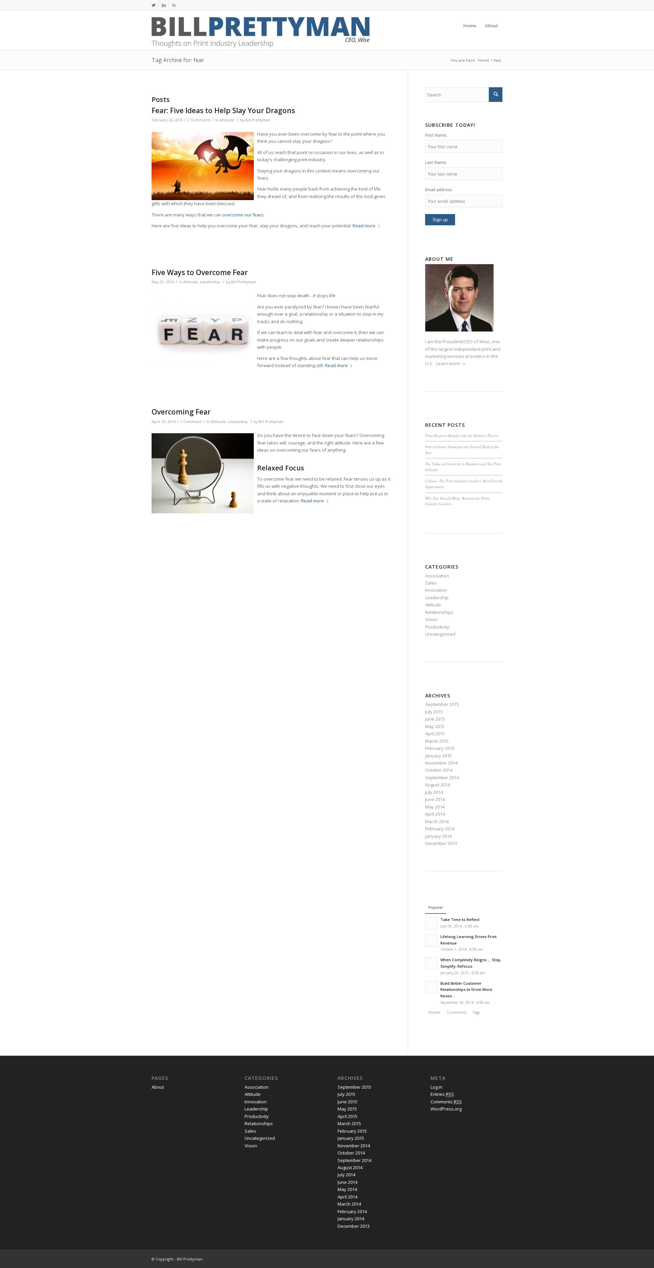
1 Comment (191, 421)
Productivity (437, 627)
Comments (446, 1102)
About (158, 1087)
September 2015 (442, 704)
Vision (431, 619)
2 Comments (199, 120)
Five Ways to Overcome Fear (200, 272)
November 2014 (441, 763)
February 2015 (439, 748)
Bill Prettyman (257, 120)
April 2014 (435, 814)
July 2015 (434, 712)
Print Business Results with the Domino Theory (461, 435)
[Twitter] (153, 5)
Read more (364, 226)
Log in (436, 1087)
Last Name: (436, 162)
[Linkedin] (164, 5)
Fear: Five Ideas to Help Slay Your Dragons (223, 110)
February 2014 (439, 829)
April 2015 (435, 733)
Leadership (210, 282)
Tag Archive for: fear (178, 60)
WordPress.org (446, 1109)
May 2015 (435, 726)
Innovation (436, 590)
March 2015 (437, 741)
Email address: (439, 190)
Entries (442, 1094)
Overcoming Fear (181, 412)
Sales (431, 583)
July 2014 (434, 792)
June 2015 (435, 719)
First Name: (436, 135)
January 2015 (438, 756)
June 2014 (435, 799)
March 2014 (437, 821)
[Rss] (174, 5)
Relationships (439, 612)
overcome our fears (243, 215)
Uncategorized (440, 634)
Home (483, 60)
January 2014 (438, 836)
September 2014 (442, 777)
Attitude (227, 120)
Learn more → (450, 363)
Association (437, 576)
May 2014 (435, 807)
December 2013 (441, 843)
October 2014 (438, 770)
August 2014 (437, 785)
